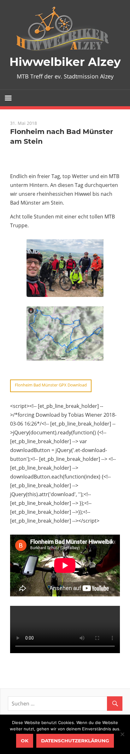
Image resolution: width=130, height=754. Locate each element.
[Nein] (122, 734)
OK (24, 741)
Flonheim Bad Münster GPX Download (51, 385)
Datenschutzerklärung (75, 741)
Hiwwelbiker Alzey (65, 62)
